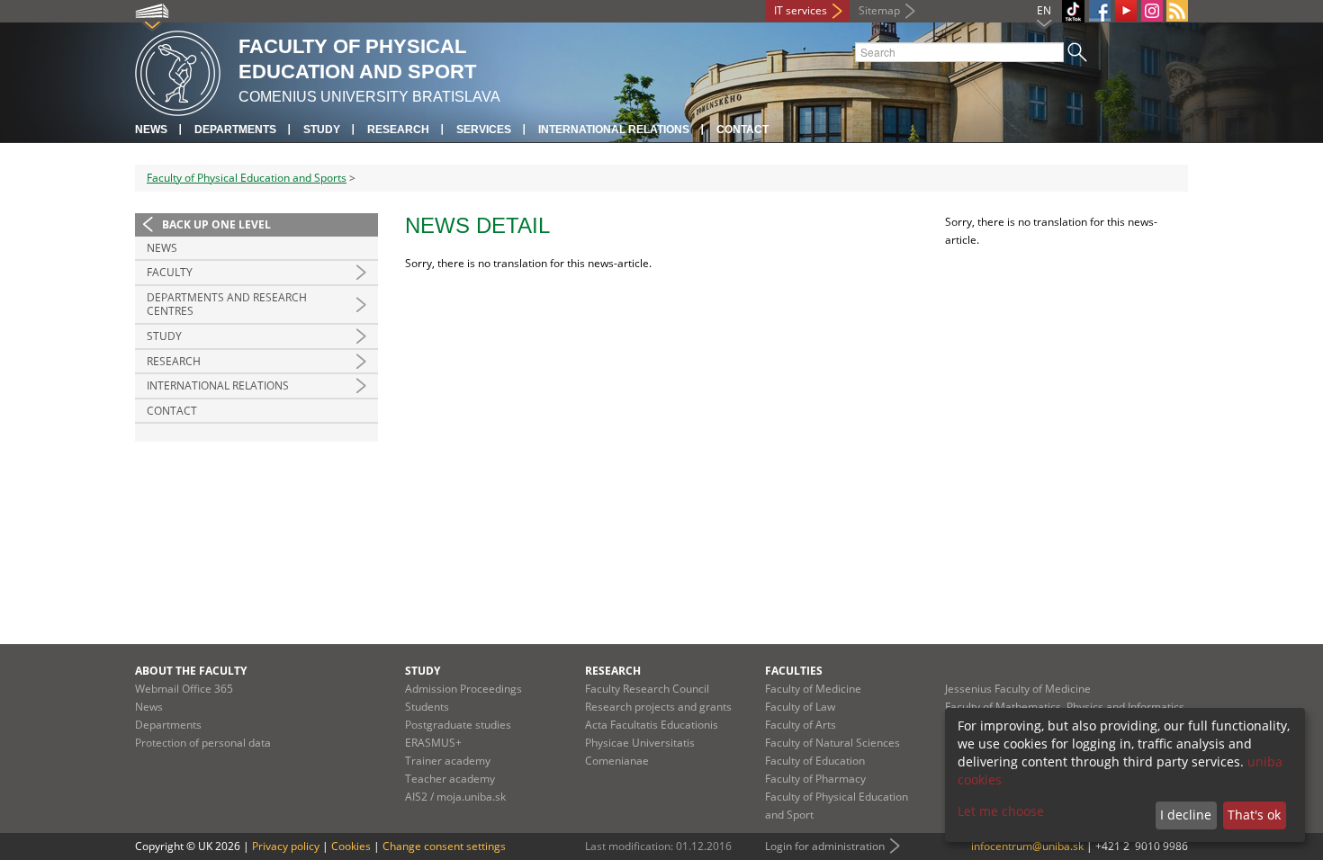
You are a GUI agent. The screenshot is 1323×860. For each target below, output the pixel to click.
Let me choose (1001, 811)
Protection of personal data (203, 742)
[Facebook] (1100, 11)
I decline (1185, 814)
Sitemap (879, 10)
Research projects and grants (658, 706)
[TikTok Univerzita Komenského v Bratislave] (1073, 11)
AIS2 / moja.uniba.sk (455, 796)
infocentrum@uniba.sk (1027, 846)
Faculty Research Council (647, 688)
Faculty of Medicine (813, 688)
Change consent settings (444, 846)
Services (483, 129)
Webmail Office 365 (184, 688)
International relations (613, 129)
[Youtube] (1126, 11)
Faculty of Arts (800, 724)
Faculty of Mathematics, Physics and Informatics (1064, 706)
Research (398, 129)
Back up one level (216, 224)
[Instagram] (1152, 11)
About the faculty (191, 670)
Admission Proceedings (463, 688)
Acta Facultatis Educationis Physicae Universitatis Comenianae (651, 742)
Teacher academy (450, 778)
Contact (742, 129)
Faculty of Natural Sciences (832, 742)
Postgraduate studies (458, 724)
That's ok (1254, 814)
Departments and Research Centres (227, 304)
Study (321, 129)
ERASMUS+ (433, 742)
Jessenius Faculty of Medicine (1018, 688)
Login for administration (825, 846)
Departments (235, 129)
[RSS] (1177, 11)
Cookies (351, 846)
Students (427, 706)
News (151, 129)
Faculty (170, 272)
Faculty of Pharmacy (815, 778)
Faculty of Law (800, 706)
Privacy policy (286, 846)
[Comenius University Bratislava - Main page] (177, 70)
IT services (800, 10)
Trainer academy (447, 760)
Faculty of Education (815, 760)
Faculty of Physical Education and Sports (246, 177)
